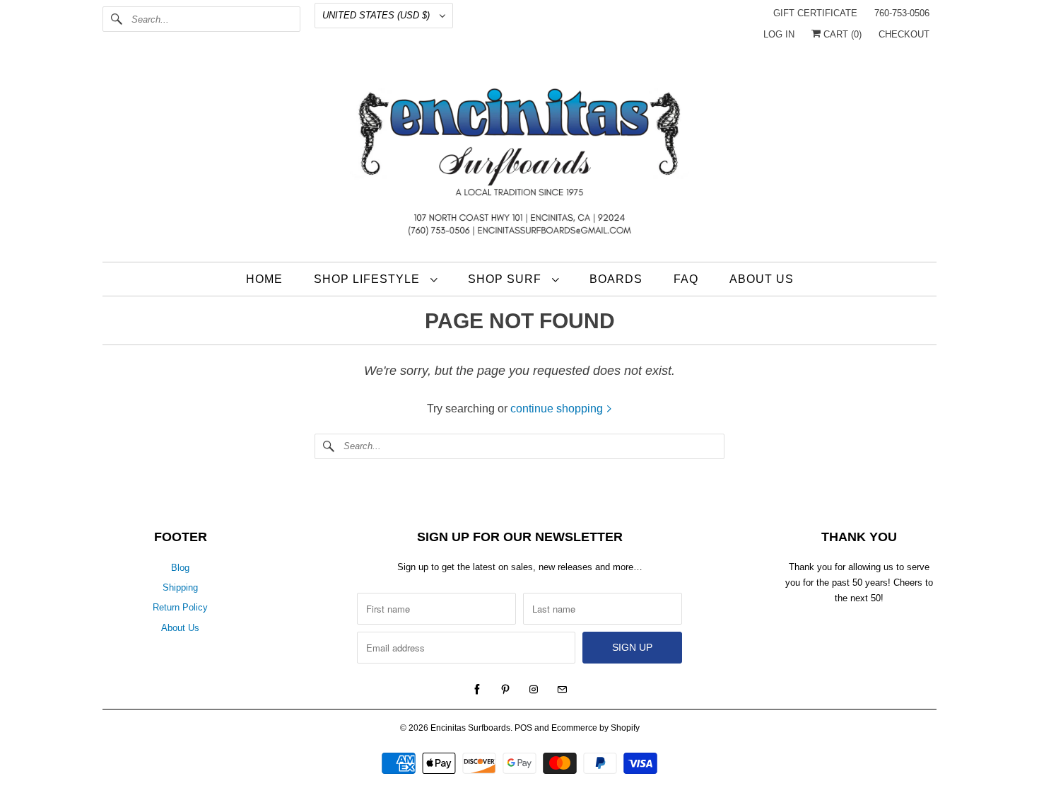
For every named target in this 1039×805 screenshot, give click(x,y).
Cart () (841, 34)
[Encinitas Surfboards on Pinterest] (505, 690)
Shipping (180, 587)
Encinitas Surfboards (470, 728)
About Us (180, 627)
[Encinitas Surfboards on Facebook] (477, 690)
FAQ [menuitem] (686, 279)
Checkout (904, 34)
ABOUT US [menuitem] (761, 279)
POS (523, 728)
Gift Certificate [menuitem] (815, 13)
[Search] (116, 19)
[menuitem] (375, 279)
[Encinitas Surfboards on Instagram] (533, 690)
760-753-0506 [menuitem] (901, 13)
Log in (778, 34)
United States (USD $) (377, 15)
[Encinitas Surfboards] (519, 158)
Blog (180, 567)
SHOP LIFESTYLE (368, 279)
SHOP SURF (506, 279)
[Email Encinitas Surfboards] (562, 690)
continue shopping (558, 408)
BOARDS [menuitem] (615, 279)
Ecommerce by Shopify (595, 728)
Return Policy (180, 607)
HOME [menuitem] (264, 279)
